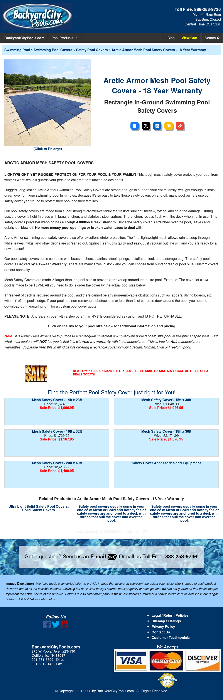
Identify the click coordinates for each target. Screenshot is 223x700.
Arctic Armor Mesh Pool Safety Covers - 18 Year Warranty (159, 49)
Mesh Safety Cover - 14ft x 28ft (57, 399)
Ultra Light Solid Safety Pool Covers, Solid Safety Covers (38, 508)
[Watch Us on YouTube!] (64, 626)
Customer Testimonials (171, 637)
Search (211, 37)
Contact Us (161, 632)
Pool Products (62, 37)
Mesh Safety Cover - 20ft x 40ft (57, 462)
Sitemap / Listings (166, 620)
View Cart (189, 37)
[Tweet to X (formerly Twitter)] (146, 126)
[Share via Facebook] (134, 126)
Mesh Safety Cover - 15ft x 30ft (166, 399)
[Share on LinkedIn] (157, 126)
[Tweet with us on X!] (56, 626)
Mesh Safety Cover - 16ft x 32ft (57, 431)
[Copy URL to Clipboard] (180, 126)
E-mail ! (103, 556)
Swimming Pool (17, 49)
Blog (171, 37)
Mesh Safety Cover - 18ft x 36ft (166, 431)
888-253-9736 (207, 9)
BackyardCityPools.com (24, 37)
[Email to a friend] (168, 126)
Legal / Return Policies (170, 615)
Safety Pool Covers (92, 49)
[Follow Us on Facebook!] (47, 626)
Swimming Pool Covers (53, 49)
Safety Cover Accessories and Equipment (166, 462)
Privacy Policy (163, 626)
